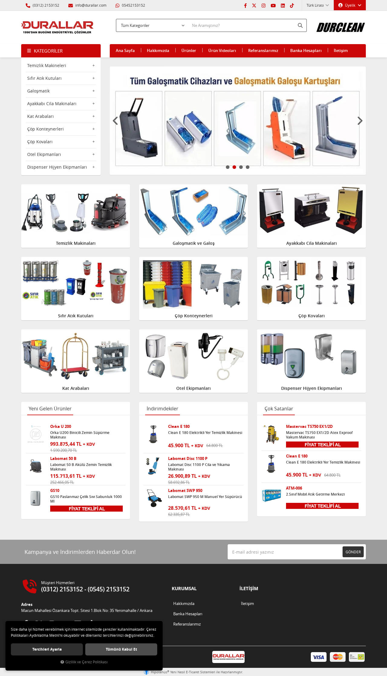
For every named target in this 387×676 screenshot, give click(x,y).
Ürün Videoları (222, 50)
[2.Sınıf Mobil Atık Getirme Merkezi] (271, 496)
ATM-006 (294, 488)
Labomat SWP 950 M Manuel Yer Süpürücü (205, 496)
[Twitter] (254, 5)
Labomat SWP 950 (185, 490)
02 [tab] (234, 167)
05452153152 (133, 5)
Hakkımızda (158, 50)
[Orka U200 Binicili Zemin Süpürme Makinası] (36, 434)
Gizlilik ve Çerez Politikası (86, 662)
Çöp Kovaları (40, 141)
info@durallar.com (90, 5)
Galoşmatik (38, 91)
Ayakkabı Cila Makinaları (51, 103)
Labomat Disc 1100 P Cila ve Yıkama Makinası (199, 466)
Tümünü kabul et (121, 649)
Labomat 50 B (63, 458)
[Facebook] (245, 5)
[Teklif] (86, 508)
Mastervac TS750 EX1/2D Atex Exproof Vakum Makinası (319, 434)
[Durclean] (341, 24)
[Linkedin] (283, 5)
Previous (116, 121)
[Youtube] (273, 5)
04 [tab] (247, 167)
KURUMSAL (184, 588)
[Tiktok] (292, 5)
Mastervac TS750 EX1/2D (309, 426)
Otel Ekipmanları (44, 154)
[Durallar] (57, 27)
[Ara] (301, 25)
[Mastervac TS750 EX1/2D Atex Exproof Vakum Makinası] (271, 434)
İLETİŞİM (248, 588)
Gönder (353, 551)
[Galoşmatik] (238, 120)
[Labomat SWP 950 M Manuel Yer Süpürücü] (154, 498)
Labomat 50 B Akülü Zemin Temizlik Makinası (81, 466)
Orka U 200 (60, 426)
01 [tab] (227, 167)
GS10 (54, 490)
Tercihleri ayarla (47, 649)
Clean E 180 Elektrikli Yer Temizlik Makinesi (205, 432)
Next (360, 121)
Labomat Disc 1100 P (187, 458)
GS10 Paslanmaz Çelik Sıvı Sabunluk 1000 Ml (86, 498)
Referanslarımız (263, 50)
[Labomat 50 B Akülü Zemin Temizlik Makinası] (36, 466)
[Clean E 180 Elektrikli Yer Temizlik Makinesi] (154, 434)
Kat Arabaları (40, 116)
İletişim (341, 50)
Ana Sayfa (125, 50)
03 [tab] (241, 167)
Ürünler (188, 50)
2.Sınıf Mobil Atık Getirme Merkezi (315, 494)
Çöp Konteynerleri (45, 129)
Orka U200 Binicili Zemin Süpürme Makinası (79, 434)
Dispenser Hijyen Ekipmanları (57, 167)
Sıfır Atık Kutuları (44, 78)
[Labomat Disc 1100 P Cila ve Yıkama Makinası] (154, 466)
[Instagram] (263, 5)
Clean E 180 (179, 426)
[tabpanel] (238, 120)
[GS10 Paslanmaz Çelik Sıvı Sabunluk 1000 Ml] (36, 498)
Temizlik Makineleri (46, 65)
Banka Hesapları (306, 50)
